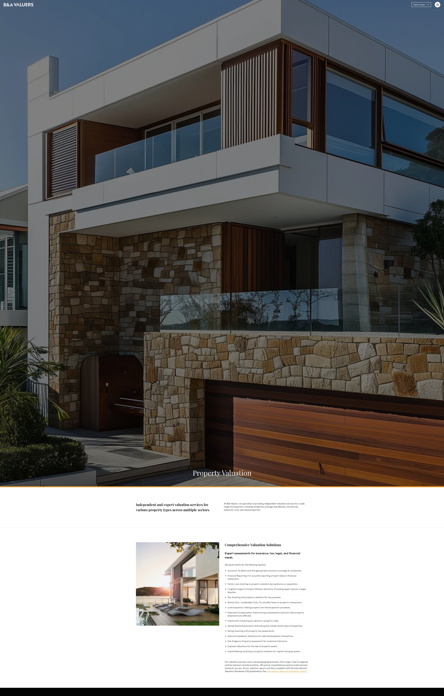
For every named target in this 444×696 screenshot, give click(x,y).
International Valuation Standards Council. (286, 671)
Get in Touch (419, 4)
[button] (437, 4)
